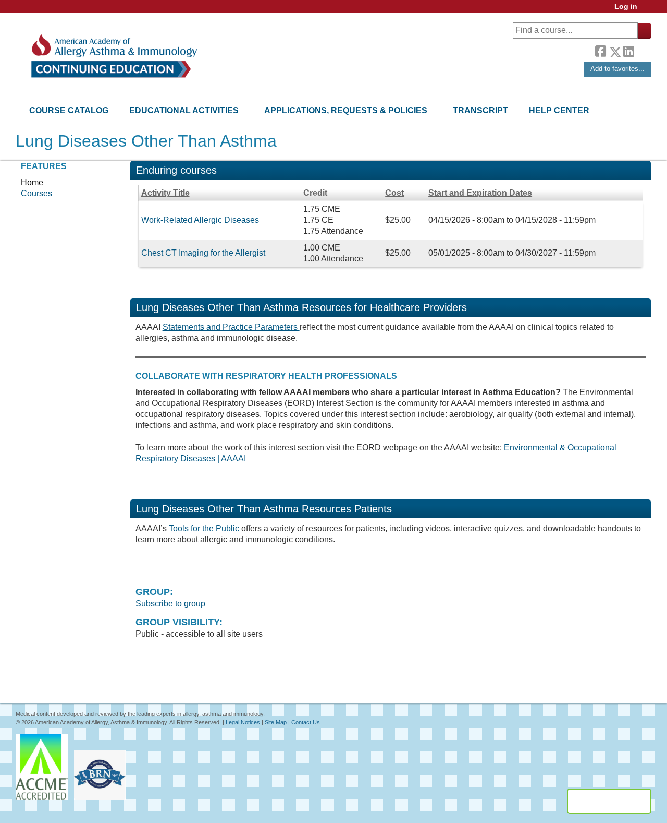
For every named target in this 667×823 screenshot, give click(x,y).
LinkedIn (628, 50)
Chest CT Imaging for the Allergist (203, 252)
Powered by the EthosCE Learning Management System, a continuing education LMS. (609, 801)
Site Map (276, 722)
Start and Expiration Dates (480, 192)
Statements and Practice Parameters (231, 327)
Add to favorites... (617, 69)
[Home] (113, 56)
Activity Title (165, 192)
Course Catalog (68, 110)
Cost (394, 192)
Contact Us (305, 722)
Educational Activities (184, 110)
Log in (625, 6)
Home (32, 182)
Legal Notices (243, 722)
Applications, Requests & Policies (345, 110)
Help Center (559, 110)
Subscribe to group (170, 603)
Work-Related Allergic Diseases (200, 220)
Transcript (480, 110)
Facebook (600, 50)
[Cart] (648, 10)
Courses (36, 193)
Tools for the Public (205, 528)
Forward (642, 49)
